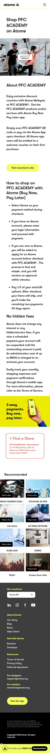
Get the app (17, 701)
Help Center (13, 631)
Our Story (12, 620)
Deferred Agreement (17, 667)
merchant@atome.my (18, 687)
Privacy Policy (14, 663)
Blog (9, 624)
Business (11, 643)
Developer (12, 647)
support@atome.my (17, 678)
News (10, 627)
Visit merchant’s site (23, 167)
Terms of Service (15, 659)
